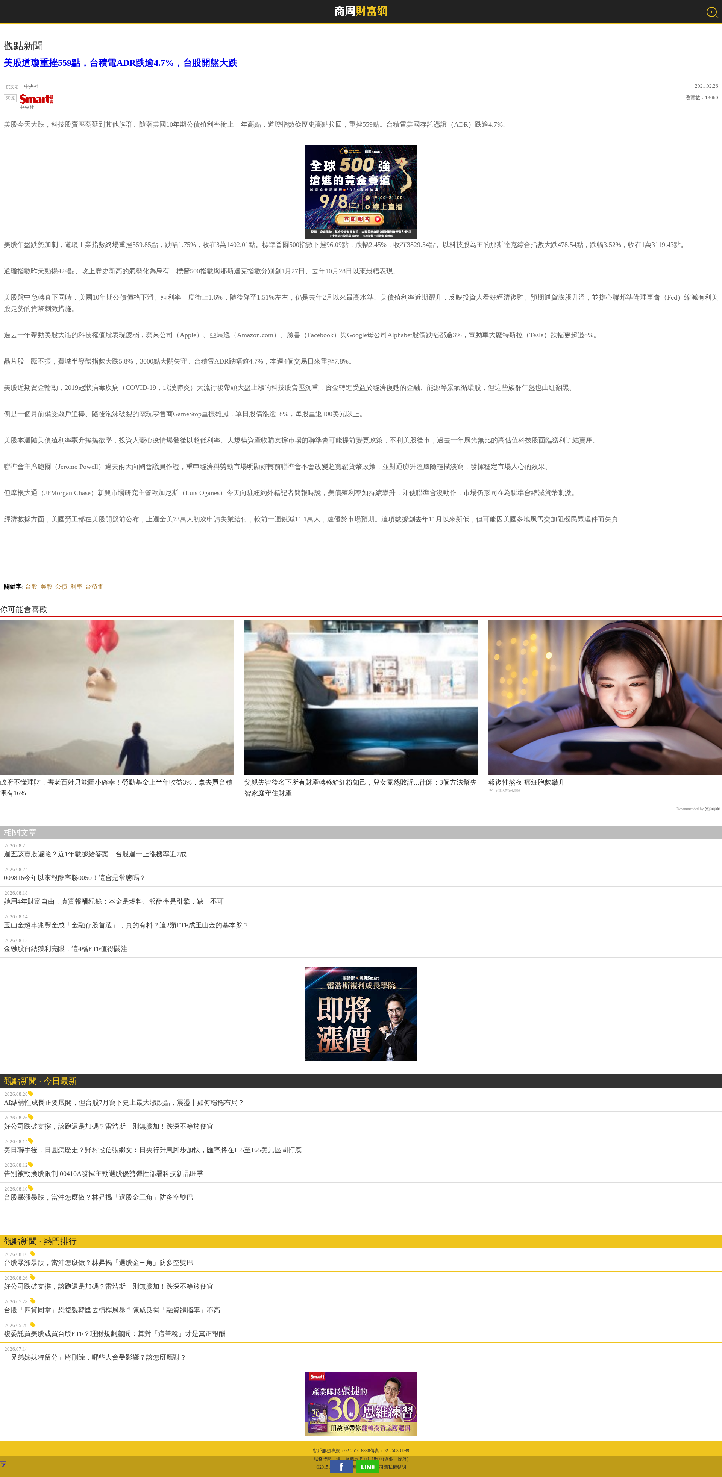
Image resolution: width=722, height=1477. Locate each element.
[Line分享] (369, 1466)
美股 (46, 586)
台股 (31, 586)
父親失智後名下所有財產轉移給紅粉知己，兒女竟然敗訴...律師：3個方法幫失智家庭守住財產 (360, 788)
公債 (61, 586)
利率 (76, 586)
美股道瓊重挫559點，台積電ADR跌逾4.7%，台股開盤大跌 (120, 63)
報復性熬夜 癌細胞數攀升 (526, 782)
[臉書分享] (343, 1466)
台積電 (94, 586)
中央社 (27, 107)
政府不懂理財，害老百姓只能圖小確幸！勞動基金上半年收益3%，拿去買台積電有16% (116, 788)
